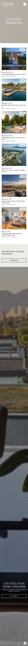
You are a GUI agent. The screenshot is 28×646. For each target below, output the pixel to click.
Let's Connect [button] (14, 596)
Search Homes (14, 260)
